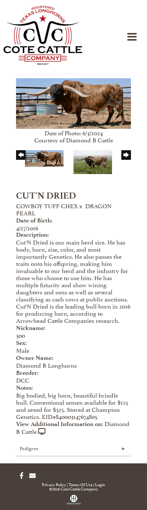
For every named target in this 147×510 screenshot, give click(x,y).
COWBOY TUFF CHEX (47, 205)
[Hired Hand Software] (74, 502)
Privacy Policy (54, 484)
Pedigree (29, 448)
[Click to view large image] (73, 102)
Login (100, 484)
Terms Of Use (80, 484)
